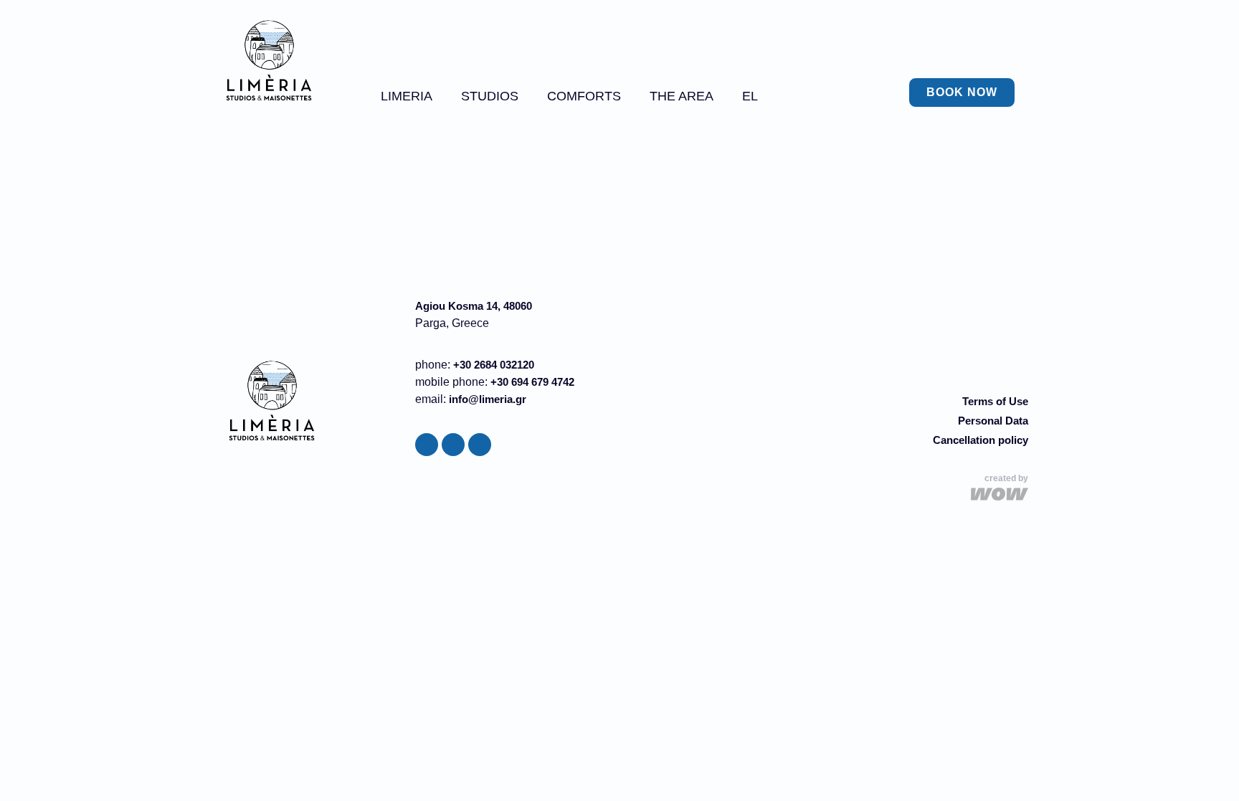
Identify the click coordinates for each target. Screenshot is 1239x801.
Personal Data (993, 420)
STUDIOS (489, 96)
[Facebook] (426, 444)
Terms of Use (995, 401)
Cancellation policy (980, 440)
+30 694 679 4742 (532, 382)
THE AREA (681, 96)
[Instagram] (453, 444)
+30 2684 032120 (493, 365)
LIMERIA (406, 96)
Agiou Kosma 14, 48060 (473, 306)
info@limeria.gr (487, 399)
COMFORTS (584, 96)
